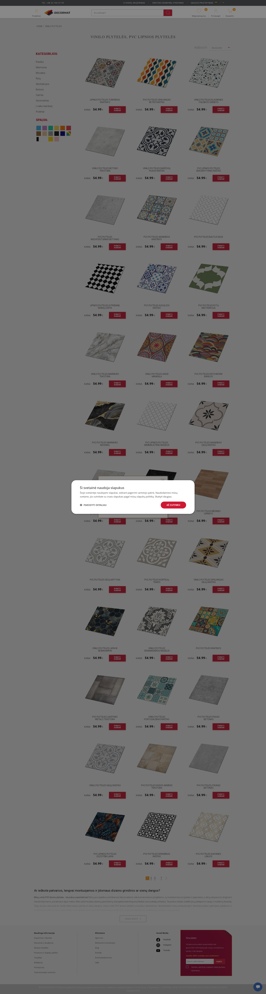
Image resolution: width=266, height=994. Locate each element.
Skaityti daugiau (163, 496)
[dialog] (133, 497)
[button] (93, 505)
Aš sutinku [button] (173, 504)
